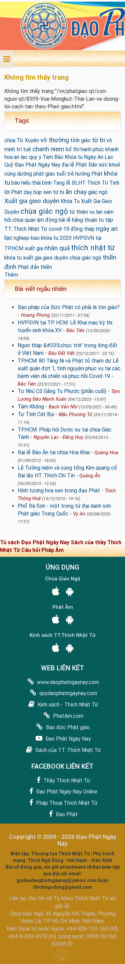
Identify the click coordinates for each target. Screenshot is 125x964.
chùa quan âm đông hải (38, 220)
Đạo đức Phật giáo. (67, 727)
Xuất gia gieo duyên (31, 201)
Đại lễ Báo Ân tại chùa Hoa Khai (54, 452)
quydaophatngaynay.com (67, 693)
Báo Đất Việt (61, 353)
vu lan (96, 212)
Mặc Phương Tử (75, 414)
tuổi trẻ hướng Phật (79, 174)
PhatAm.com (67, 716)
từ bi (98, 140)
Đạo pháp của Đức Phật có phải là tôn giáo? (69, 307)
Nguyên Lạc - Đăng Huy (58, 437)
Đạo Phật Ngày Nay (67, 739)
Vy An (79, 514)
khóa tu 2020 (56, 238)
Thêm (11, 275)
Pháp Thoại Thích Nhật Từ (66, 803)
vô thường (54, 140)
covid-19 (59, 229)
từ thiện (78, 212)
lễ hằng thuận (81, 220)
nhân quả (57, 248)
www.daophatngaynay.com (67, 682)
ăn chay (76, 192)
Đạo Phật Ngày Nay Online (66, 791)
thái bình (42, 183)
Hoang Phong (35, 315)
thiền (46, 267)
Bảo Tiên (75, 330)
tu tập (106, 220)
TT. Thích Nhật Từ (25, 229)
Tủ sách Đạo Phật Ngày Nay (35, 542)
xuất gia (34, 248)
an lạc (21, 157)
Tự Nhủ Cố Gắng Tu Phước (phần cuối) (62, 391)
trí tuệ (23, 149)
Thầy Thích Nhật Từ (66, 780)
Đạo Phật (66, 814)
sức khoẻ (109, 165)
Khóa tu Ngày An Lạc (89, 157)
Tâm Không (31, 406)
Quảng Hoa (106, 453)
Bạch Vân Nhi (63, 407)
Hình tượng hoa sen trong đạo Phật (59, 490)
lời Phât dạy (18, 192)
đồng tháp (83, 229)
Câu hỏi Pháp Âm (42, 550)
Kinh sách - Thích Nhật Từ (67, 704)
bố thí (72, 149)
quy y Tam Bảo (46, 157)
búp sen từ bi (48, 192)
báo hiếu (21, 183)
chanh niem (48, 149)
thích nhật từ (93, 247)
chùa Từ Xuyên (21, 140)
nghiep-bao (27, 238)
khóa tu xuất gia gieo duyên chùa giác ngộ (52, 258)
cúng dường (18, 174)
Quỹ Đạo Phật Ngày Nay (32, 165)
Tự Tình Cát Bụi (36, 414)
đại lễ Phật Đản (79, 165)
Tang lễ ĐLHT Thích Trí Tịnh (86, 183)
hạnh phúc (92, 149)
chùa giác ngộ (44, 211)
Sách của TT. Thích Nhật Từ (67, 750)
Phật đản (28, 267)
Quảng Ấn (89, 476)
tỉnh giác (80, 140)
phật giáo (44, 174)
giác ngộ (98, 192)
